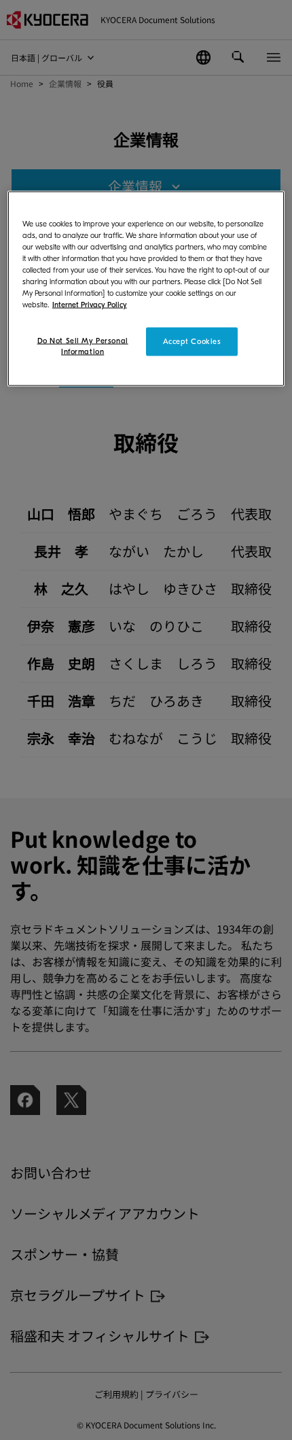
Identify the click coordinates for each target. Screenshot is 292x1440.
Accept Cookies (192, 341)
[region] (146, 288)
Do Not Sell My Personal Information (82, 346)
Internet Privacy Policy (89, 305)
